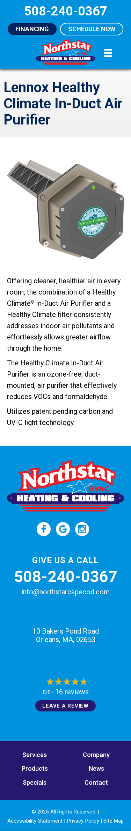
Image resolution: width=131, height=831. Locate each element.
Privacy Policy (83, 821)
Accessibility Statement (35, 821)
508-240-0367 (65, 576)
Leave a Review (65, 706)
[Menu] (108, 53)
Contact (96, 782)
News (96, 768)
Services (34, 754)
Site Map (113, 821)
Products (35, 768)
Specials (34, 782)
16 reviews (72, 692)
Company (96, 754)
